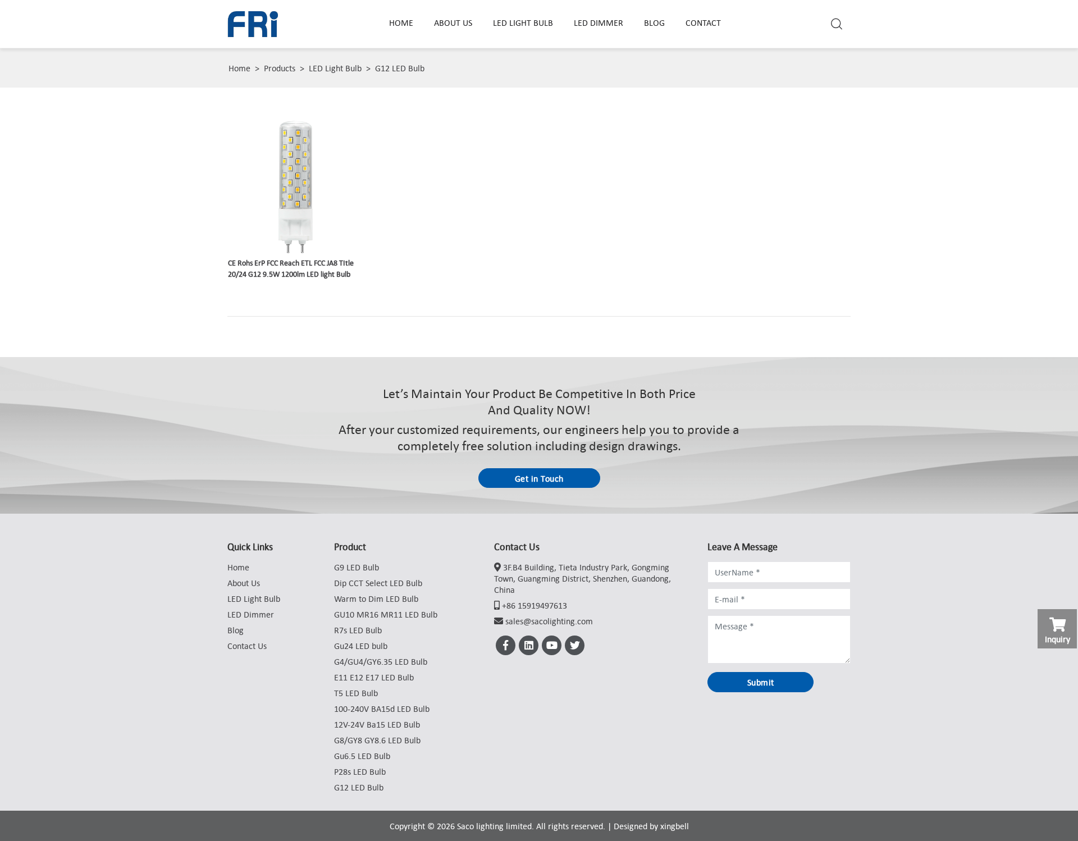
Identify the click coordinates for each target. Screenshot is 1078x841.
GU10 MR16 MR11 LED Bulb (385, 614)
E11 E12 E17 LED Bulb (374, 677)
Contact (703, 22)
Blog (654, 22)
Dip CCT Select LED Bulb (378, 583)
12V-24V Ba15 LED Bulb (377, 724)
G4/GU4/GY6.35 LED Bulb (380, 661)
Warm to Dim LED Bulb (376, 598)
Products (279, 68)
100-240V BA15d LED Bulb (382, 708)
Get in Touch (539, 478)
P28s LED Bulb (360, 771)
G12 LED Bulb (399, 68)
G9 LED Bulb (356, 567)
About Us (453, 22)
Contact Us (247, 646)
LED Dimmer (598, 22)
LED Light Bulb (523, 22)
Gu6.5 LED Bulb (362, 756)
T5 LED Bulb (356, 693)
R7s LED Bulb (358, 630)
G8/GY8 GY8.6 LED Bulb (377, 740)
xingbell (674, 826)
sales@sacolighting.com (549, 621)
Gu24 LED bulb (360, 646)
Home (401, 22)
